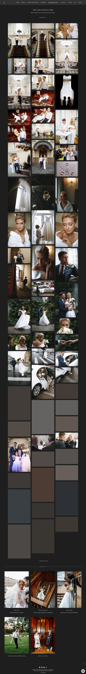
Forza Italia (16, 610)
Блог (75, 2)
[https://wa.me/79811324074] (46, 667)
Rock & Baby (69, 610)
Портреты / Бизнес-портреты (33, 2)
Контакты (70, 2)
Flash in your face (43, 610)
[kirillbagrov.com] (4, 2)
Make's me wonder (43, 656)
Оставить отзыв (42, 17)
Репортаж (23, 2)
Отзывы (79, 2)
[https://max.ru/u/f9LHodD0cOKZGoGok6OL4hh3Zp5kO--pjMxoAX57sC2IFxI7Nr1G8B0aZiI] (44, 667)
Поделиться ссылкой (44, 560)
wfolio (44, 672)
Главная (17, 2)
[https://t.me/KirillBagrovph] (39, 667)
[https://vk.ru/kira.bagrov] (41, 667)
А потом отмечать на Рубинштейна (16, 656)
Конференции (43, 2)
